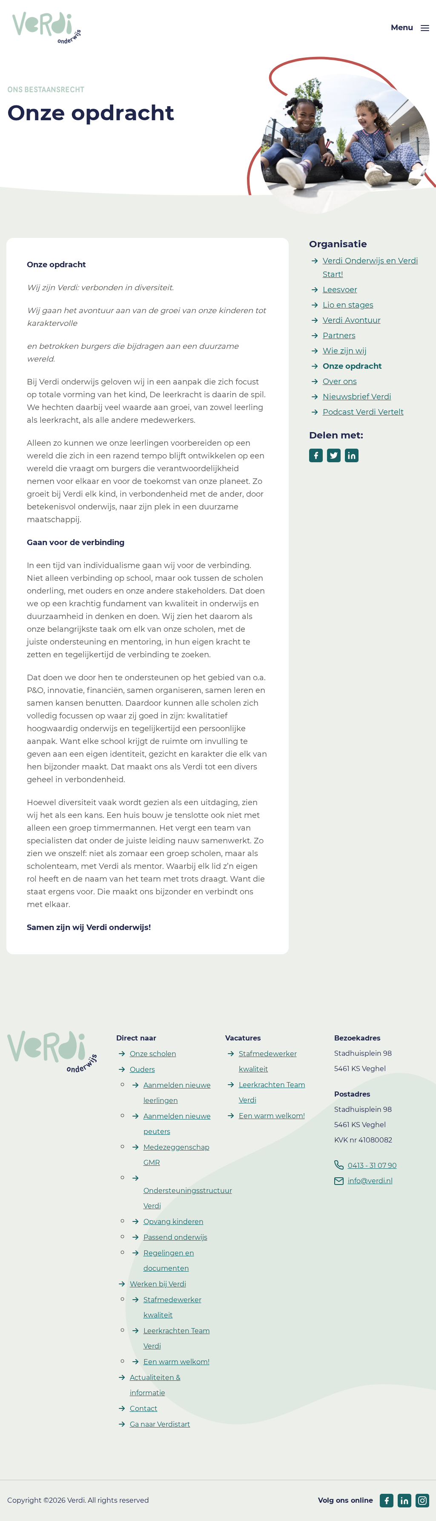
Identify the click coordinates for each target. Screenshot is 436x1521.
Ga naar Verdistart (160, 1424)
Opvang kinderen (173, 1222)
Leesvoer (340, 289)
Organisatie (338, 244)
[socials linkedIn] (404, 1500)
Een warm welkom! (176, 1362)
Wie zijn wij (345, 351)
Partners (339, 335)
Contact (144, 1409)
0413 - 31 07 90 (372, 1166)
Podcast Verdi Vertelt (363, 412)
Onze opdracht (352, 366)
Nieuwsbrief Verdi (357, 396)
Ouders (142, 1070)
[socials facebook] (386, 1500)
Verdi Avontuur (352, 320)
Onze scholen (153, 1054)
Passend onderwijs (175, 1237)
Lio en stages (348, 305)
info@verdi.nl (370, 1181)
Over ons (340, 381)
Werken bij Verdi (158, 1284)
